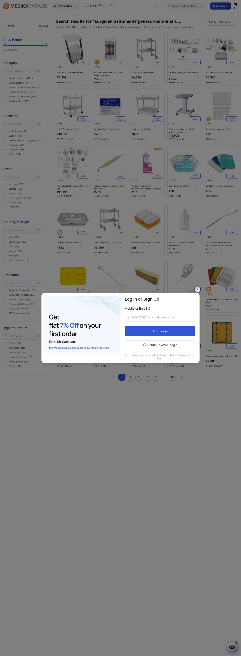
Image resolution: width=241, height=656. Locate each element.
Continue (160, 331)
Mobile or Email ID (137, 308)
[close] (197, 289)
